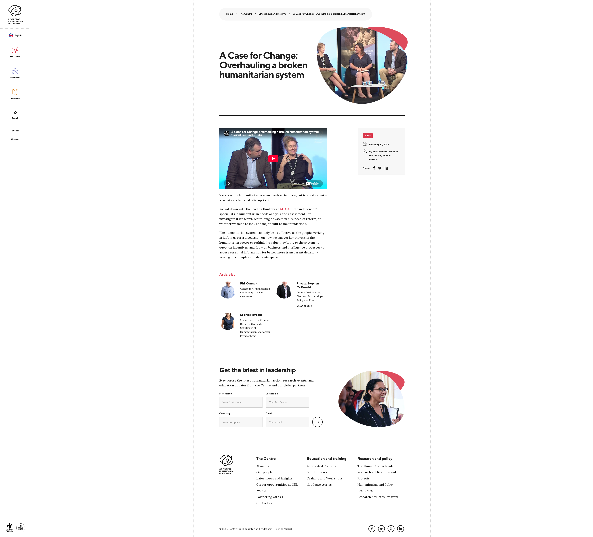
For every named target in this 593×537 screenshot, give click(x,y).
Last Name (272, 393)
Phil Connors (379, 151)
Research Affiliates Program (377, 497)
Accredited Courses (321, 466)
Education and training (326, 458)
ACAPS (285, 209)
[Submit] (317, 422)
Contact (15, 139)
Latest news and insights (274, 478)
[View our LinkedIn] (400, 529)
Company (224, 413)
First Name (225, 393)
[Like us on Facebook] (371, 529)
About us (262, 466)
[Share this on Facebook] (374, 168)
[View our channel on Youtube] (390, 529)
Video (368, 135)
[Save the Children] (9, 527)
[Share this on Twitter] (380, 168)
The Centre (266, 458)
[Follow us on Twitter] (380, 529)
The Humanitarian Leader (376, 466)
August (288, 528)
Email (269, 413)
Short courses (317, 472)
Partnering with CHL (271, 497)
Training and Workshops (325, 478)
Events (15, 130)
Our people (264, 472)
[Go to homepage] (15, 14)
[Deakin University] (20, 527)
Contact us (264, 503)
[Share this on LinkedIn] (386, 168)
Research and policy (374, 458)
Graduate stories (319, 484)
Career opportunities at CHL (277, 484)
